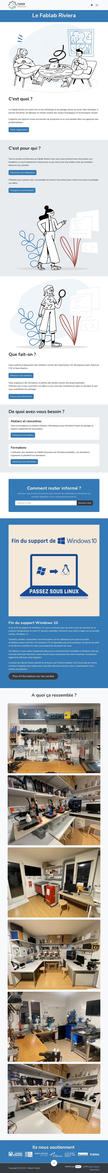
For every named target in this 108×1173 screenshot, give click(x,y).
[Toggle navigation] (96, 5)
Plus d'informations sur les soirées (33, 676)
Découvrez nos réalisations (22, 172)
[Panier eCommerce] (91, 5)
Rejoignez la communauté (22, 190)
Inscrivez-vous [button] (84, 502)
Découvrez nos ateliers (22, 435)
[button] (54, 1163)
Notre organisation (18, 129)
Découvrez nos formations (24, 461)
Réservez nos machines (21, 375)
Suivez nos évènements (21, 396)
